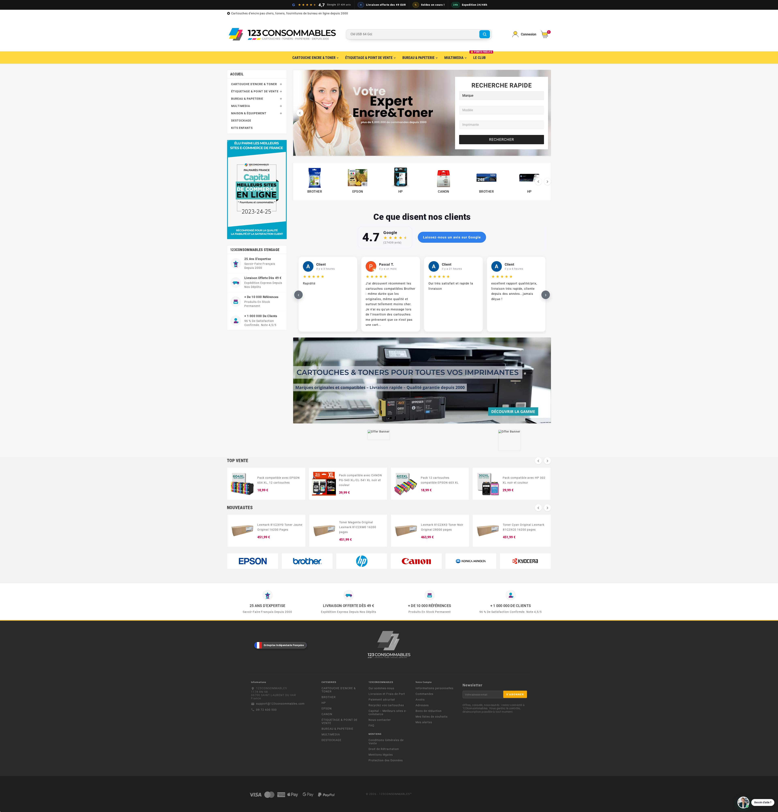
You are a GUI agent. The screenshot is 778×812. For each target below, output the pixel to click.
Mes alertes (424, 722)
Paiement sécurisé (382, 699)
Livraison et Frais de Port (387, 694)
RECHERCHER (501, 139)
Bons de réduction (429, 711)
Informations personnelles (434, 688)
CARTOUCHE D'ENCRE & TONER (254, 84)
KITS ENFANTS (242, 127)
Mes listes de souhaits (432, 716)
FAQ (371, 725)
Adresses (422, 705)
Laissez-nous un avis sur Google (452, 237)
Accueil (237, 74)
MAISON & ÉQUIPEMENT (248, 113)
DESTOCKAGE (241, 120)
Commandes (424, 694)
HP (324, 702)
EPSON (327, 708)
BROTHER (329, 697)
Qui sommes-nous (381, 688)
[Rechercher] (484, 34)
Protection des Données (386, 760)
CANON (327, 714)
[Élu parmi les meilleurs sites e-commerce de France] (257, 189)
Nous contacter (380, 719)
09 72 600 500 (266, 709)
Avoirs (420, 699)
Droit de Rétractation (384, 749)
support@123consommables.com (280, 703)
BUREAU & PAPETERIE (247, 98)
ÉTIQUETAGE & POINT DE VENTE (255, 91)
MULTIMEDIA (240, 106)
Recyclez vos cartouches (386, 705)
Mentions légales (381, 754)
